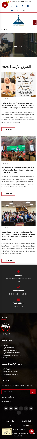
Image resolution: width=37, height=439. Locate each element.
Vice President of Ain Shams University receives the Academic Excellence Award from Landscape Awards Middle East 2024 (17, 170)
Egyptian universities (8, 348)
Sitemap (5, 345)
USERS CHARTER (27, 425)
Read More (8, 129)
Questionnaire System (8, 397)
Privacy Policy (10, 421)
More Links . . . (7, 358)
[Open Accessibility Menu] (5, 5)
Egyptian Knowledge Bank (10, 350)
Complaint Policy (27, 421)
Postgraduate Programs (10, 374)
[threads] (17, 10)
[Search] (35, 22)
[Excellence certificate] (7, 431)
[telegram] (12, 10)
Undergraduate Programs (10, 372)
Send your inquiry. (18, 307)
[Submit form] (33, 391)
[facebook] (6, 408)
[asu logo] (18, 20)
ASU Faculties (6, 369)
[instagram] (22, 6)
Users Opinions (6, 401)
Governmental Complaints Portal (12, 355)
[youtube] (17, 6)
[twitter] (11, 6)
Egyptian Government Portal (11, 353)
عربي (23, 10)
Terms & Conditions (19, 429)
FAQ (10, 425)
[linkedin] (28, 6)
